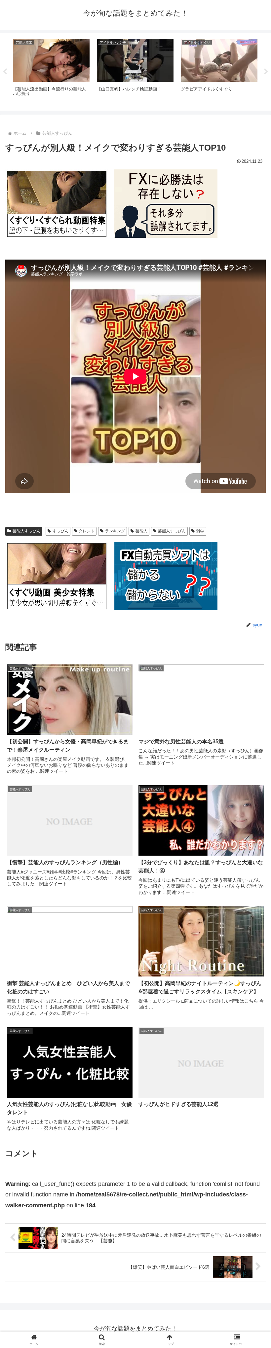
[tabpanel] (51, 70)
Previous (5, 71)
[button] (250, 1027)
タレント (87, 531)
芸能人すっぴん (26, 531)
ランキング (115, 531)
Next (266, 71)
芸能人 (141, 531)
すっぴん (60, 531)
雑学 (200, 531)
